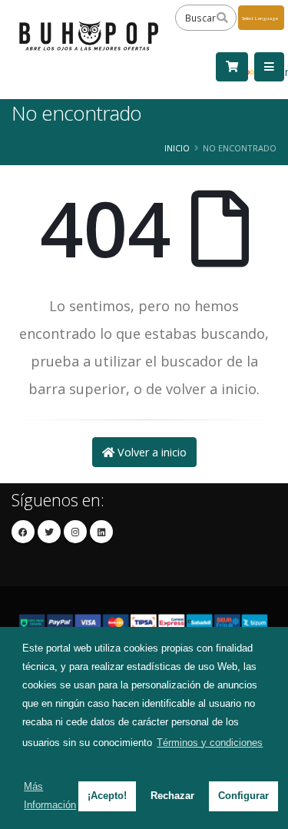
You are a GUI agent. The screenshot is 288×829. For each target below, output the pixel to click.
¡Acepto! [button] (107, 795)
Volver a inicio (150, 452)
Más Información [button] (50, 796)
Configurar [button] (243, 795)
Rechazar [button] (172, 795)
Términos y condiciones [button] (210, 742)
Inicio (177, 148)
